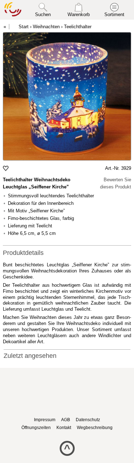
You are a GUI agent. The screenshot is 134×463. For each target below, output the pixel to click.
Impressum (44, 419)
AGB (65, 419)
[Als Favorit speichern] (6, 168)
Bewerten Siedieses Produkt (115, 183)
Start (24, 26)
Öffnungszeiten (36, 427)
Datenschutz (88, 419)
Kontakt (63, 427)
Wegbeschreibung (95, 427)
